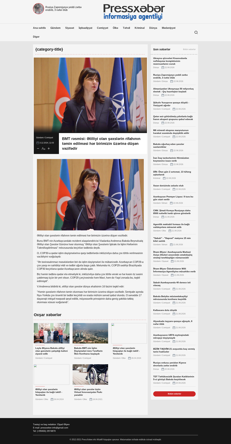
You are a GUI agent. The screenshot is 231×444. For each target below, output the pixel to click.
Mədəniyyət (169, 28)
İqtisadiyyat (85, 28)
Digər (36, 36)
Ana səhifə (39, 28)
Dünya (153, 28)
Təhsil (126, 28)
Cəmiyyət (102, 28)
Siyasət (69, 28)
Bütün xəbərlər (189, 49)
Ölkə (115, 28)
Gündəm (55, 28)
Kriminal (140, 28)
